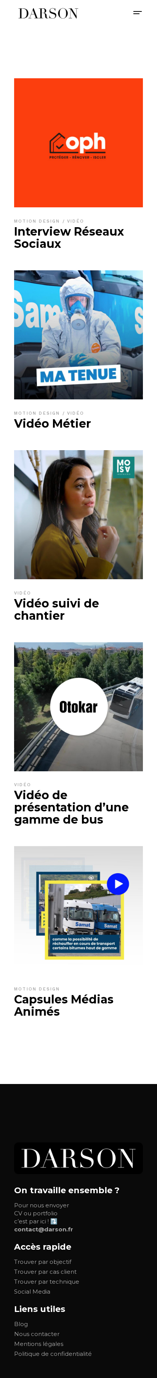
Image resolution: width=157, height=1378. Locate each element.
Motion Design (38, 221)
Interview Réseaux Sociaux (69, 238)
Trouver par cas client (45, 1271)
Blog (21, 1324)
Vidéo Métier (52, 424)
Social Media (32, 1291)
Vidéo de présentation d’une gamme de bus (71, 807)
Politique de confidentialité (53, 1353)
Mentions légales (38, 1343)
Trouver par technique (46, 1281)
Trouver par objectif (42, 1261)
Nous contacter (36, 1334)
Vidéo (75, 221)
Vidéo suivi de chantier (56, 609)
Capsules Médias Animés (64, 1005)
